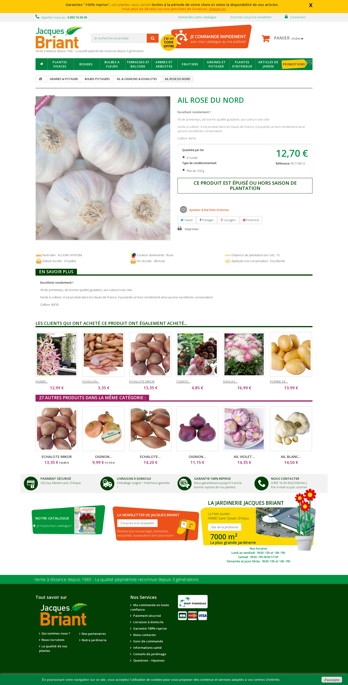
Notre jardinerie (94, 640)
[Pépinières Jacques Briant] (62, 37)
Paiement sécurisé (147, 615)
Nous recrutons (52, 640)
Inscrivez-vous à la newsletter (251, 17)
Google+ (229, 220)
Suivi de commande (148, 641)
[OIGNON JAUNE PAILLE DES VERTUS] (103, 428)
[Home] (41, 64)
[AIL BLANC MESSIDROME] (291, 428)
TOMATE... (183, 381)
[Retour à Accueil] (40, 79)
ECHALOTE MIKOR (142, 381)
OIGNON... (103, 456)
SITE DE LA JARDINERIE (258, 530)
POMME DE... (279, 381)
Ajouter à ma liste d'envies (208, 210)
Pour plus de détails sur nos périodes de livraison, (174, 8)
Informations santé (147, 647)
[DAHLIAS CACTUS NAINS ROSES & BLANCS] (244, 354)
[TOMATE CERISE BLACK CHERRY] (197, 354)
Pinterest (252, 220)
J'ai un (169, 42)
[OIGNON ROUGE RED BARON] (197, 428)
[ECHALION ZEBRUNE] (103, 354)
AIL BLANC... (291, 456)
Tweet (188, 220)
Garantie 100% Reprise (212, 478)
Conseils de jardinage (149, 654)
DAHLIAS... (230, 381)
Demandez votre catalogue (197, 17)
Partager (207, 220)
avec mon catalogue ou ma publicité (218, 39)
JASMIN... (42, 381)
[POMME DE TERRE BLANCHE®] (291, 354)
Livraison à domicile (134, 478)
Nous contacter (144, 635)
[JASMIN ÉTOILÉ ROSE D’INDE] (57, 354)
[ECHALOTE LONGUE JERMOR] (150, 428)
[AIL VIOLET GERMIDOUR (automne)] (244, 428)
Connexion (298, 17)
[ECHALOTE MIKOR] (150, 354)
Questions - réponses (149, 660)
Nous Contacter (285, 478)
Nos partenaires (94, 633)
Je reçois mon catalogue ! (54, 526)
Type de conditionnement (199, 163)
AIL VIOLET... (244, 456)
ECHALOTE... (150, 456)
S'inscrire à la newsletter (137, 523)
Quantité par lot (193, 150)
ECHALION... (90, 381)
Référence (283, 163)
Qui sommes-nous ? (55, 633)
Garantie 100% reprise (150, 628)
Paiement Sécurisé (55, 478)
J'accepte (331, 680)
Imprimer (192, 229)
